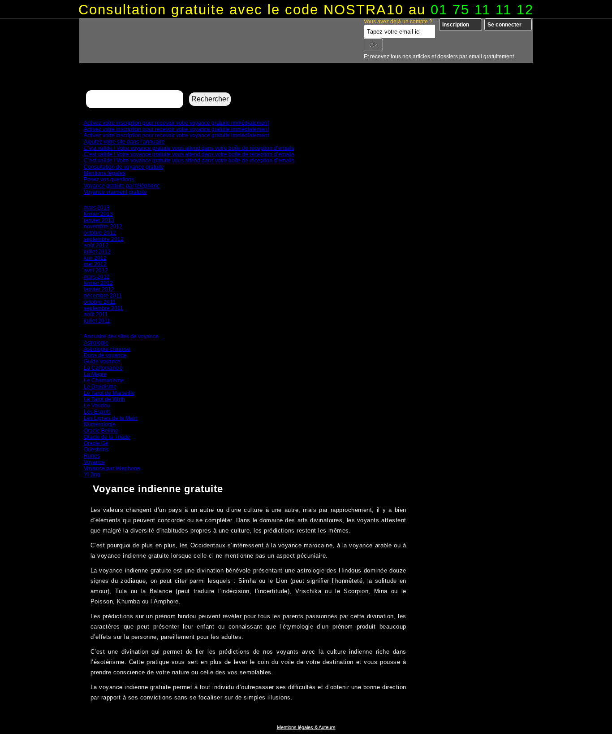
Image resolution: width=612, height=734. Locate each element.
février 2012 (98, 283)
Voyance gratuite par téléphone (122, 186)
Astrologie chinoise (107, 349)
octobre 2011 (100, 302)
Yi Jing (92, 475)
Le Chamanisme (104, 380)
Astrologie (96, 343)
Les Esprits (97, 412)
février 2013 (98, 214)
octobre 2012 (100, 233)
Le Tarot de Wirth (104, 399)
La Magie (95, 374)
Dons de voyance (105, 355)
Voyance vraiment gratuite (115, 192)
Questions (96, 449)
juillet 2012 (97, 252)
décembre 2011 (103, 296)
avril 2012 (96, 270)
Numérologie (100, 424)
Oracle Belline (101, 431)
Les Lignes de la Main (111, 418)
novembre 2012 (103, 226)
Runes (92, 456)
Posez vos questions (109, 179)
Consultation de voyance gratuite (124, 167)
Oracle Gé (96, 443)
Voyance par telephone (112, 468)
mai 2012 (95, 264)
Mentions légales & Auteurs (306, 727)
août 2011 (96, 314)
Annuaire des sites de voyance (121, 336)
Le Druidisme (100, 387)
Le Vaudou (97, 405)
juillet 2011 (97, 321)
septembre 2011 (103, 308)
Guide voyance (102, 361)
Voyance (94, 462)
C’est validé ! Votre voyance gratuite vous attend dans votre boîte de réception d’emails (189, 148)
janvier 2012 (99, 289)
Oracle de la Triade (107, 437)
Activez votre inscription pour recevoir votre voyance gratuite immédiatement (176, 123)
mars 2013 (97, 208)
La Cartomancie (103, 368)
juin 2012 (95, 258)
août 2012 (96, 245)
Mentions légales (104, 173)
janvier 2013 (99, 220)
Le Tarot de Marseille (109, 393)
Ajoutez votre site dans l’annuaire (124, 142)
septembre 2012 (104, 239)
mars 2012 (97, 277)
